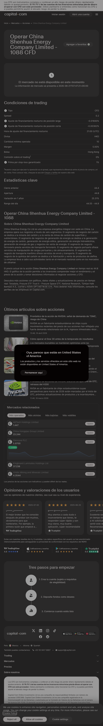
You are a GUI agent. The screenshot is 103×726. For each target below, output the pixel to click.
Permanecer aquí (33, 372)
